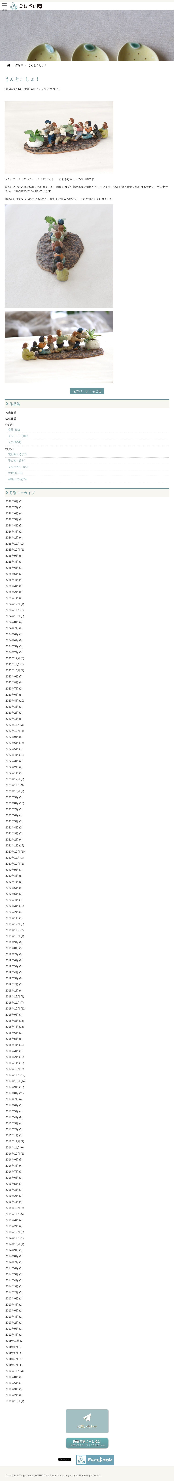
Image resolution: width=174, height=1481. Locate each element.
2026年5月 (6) (13, 519)
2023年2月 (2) (13, 712)
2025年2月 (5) (13, 591)
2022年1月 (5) (13, 773)
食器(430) (14, 429)
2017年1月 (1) (13, 1135)
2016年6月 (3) (13, 1177)
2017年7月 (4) (13, 1099)
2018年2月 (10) (14, 1056)
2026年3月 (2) (13, 531)
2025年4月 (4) (13, 579)
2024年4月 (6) (13, 640)
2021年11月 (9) (14, 785)
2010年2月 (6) (13, 1395)
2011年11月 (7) (14, 1340)
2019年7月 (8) (13, 954)
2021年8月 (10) (14, 803)
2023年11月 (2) (14, 664)
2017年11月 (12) (15, 1075)
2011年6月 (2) (13, 1346)
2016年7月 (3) (13, 1171)
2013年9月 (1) (13, 1298)
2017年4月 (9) (13, 1117)
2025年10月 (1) (14, 549)
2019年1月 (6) (13, 990)
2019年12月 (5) (14, 924)
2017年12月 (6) (14, 1069)
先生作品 (10, 412)
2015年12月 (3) (14, 1207)
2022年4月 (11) (14, 754)
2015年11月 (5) (14, 1214)
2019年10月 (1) (14, 936)
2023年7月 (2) (13, 688)
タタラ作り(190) (18, 466)
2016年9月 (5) (13, 1159)
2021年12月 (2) (14, 779)
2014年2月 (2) (13, 1292)
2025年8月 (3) (13, 561)
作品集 (14, 404)
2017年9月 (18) (14, 1087)
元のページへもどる (87, 391)
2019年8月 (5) (13, 948)
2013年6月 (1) (13, 1310)
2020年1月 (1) (13, 918)
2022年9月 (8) (13, 736)
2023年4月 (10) (14, 700)
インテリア (42, 89)
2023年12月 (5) (14, 658)
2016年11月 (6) (14, 1147)
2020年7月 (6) (13, 881)
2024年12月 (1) (14, 604)
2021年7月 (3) (13, 809)
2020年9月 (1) (13, 869)
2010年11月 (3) (14, 1371)
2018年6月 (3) (13, 1032)
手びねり (55, 89)
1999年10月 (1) (14, 1401)
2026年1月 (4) (13, 537)
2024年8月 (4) (13, 622)
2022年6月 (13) (14, 742)
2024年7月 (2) (13, 628)
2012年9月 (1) (13, 1328)
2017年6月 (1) (13, 1105)
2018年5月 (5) (13, 1038)
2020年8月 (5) (13, 875)
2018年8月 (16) (14, 1020)
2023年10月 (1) (14, 670)
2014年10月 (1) (14, 1244)
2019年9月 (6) (13, 942)
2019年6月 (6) (13, 960)
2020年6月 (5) (13, 887)
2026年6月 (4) (13, 513)
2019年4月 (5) (13, 972)
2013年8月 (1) (13, 1304)
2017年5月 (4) (13, 1111)
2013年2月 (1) (13, 1322)
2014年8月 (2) (13, 1256)
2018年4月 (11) (14, 1044)
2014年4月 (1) (13, 1280)
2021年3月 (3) (13, 833)
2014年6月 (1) (13, 1268)
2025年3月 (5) (13, 585)
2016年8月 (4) (13, 1165)
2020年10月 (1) (14, 863)
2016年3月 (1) (13, 1189)
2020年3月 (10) (14, 905)
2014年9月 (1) (13, 1250)
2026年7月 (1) (13, 507)
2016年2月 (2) (13, 1195)
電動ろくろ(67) (17, 454)
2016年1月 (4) (13, 1201)
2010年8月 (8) (13, 1377)
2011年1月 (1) (13, 1364)
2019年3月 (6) (13, 978)
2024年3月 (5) (13, 646)
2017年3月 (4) (13, 1123)
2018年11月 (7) (14, 1002)
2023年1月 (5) (13, 718)
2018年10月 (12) (15, 1008)
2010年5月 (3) (13, 1383)
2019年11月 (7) (14, 930)
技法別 (9, 449)
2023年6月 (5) (13, 694)
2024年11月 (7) (14, 610)
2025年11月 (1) (14, 543)
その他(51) (14, 442)
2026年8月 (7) (13, 501)
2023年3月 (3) (13, 706)
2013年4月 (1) (13, 1316)
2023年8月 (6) (13, 682)
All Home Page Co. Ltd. (88, 1475)
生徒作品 (29, 89)
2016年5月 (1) (13, 1183)
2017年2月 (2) (13, 1129)
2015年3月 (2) (13, 1220)
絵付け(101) (15, 472)
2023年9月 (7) (13, 676)
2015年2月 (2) (13, 1226)
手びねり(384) (16, 460)
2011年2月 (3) (13, 1358)
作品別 (9, 424)
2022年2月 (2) (13, 767)
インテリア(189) (18, 436)
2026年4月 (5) (13, 525)
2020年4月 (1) (13, 900)
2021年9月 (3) (13, 797)
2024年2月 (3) (13, 652)
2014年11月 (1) (14, 1238)
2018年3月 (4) (13, 1051)
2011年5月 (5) (13, 1352)
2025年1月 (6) (13, 598)
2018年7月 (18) (14, 1026)
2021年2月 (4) (13, 839)
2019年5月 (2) (13, 966)
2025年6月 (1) (13, 567)
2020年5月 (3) (13, 893)
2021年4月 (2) (13, 827)
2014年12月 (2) (14, 1232)
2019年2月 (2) (13, 984)
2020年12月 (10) (15, 851)
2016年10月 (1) (14, 1153)
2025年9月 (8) (13, 555)
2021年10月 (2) (14, 791)
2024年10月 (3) (14, 616)
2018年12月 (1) (14, 996)
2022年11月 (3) (14, 724)
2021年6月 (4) (13, 815)
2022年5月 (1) (13, 749)
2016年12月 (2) (14, 1141)
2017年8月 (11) (14, 1093)
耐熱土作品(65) (17, 479)
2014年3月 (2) (13, 1286)
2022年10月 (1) (14, 730)
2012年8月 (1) (13, 1334)
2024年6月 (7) (13, 634)
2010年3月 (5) (13, 1389)
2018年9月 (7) (13, 1014)
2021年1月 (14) (14, 845)
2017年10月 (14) (15, 1081)
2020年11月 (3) (14, 857)
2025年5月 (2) (13, 573)
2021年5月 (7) (13, 821)
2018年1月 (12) (14, 1063)
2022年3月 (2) (13, 761)
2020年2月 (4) (13, 912)
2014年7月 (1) (13, 1262)
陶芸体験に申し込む (87, 1443)
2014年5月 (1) (13, 1274)
